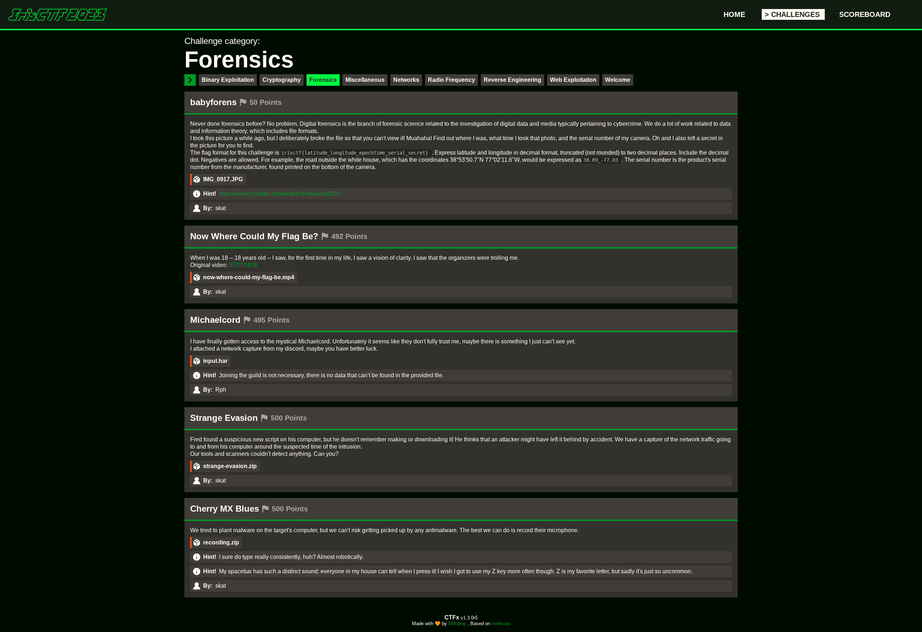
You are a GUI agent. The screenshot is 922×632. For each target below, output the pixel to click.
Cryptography (282, 80)
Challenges (796, 14)
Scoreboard (864, 14)
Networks (406, 80)
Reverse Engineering (512, 80)
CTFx (452, 617)
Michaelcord (215, 320)
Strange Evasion (224, 418)
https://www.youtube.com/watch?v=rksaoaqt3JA (279, 194)
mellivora (501, 623)
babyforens (213, 102)
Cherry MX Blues (224, 508)
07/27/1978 (243, 265)
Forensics (323, 80)
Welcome (617, 80)
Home (735, 14)
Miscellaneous (365, 80)
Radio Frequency (451, 80)
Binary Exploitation (228, 80)
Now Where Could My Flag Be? (254, 236)
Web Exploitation (573, 80)
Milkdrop (457, 623)
